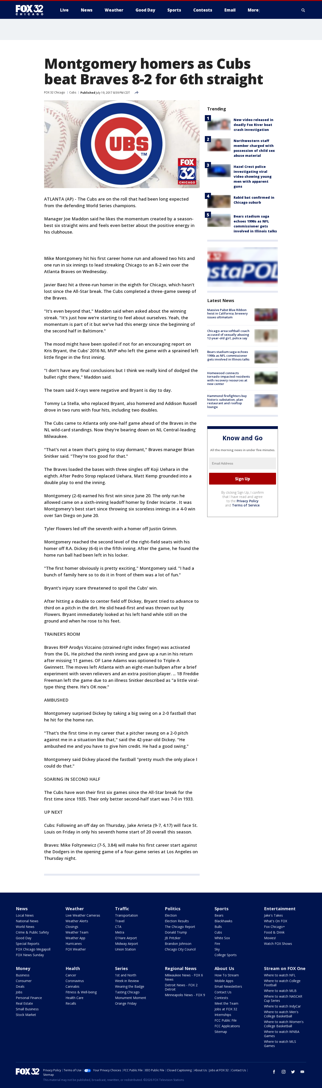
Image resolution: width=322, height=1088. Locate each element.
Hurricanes (74, 943)
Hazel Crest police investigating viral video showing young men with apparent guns (253, 176)
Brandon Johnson (178, 943)
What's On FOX (275, 921)
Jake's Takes (273, 915)
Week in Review (127, 981)
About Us (224, 968)
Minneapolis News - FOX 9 (185, 995)
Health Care (74, 997)
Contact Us (223, 992)
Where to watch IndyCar (282, 1006)
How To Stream (227, 975)
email (302, 1072)
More (253, 10)
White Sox (222, 938)
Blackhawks (223, 921)
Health (73, 968)
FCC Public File (226, 1020)
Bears (219, 915)
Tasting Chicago (127, 992)
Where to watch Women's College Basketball (284, 1023)
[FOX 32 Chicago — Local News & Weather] (31, 10)
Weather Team (77, 932)
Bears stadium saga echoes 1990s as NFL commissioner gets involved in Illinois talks (228, 355)
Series (121, 968)
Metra (119, 932)
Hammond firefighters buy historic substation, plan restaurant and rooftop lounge (227, 401)
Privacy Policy (248, 501)
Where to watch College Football (282, 983)
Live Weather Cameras (83, 915)
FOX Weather (76, 949)
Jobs (19, 992)
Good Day (23, 938)
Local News (25, 915)
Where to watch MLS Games (280, 1043)
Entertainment (280, 908)
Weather (75, 908)
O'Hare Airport (126, 938)
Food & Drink (274, 932)
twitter (293, 1072)
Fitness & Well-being (81, 992)
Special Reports (27, 943)
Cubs (72, 92)
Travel (119, 921)
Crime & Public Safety (32, 932)
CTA (118, 926)
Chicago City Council (180, 949)
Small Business (27, 1009)
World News (25, 926)
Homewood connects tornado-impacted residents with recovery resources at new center (228, 378)
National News (27, 921)
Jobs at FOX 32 (226, 1009)
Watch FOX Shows (278, 943)
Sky (217, 949)
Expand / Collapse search (303, 10)
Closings (72, 926)
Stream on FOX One (284, 968)
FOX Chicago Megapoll (33, 949)
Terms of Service (246, 505)
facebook (274, 1072)
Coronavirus (75, 981)
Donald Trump (176, 932)
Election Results (177, 921)
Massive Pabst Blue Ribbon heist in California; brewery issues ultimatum (227, 313)
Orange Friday (125, 1003)
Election (171, 915)
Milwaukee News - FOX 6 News (184, 977)
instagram (283, 1072)
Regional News (180, 968)
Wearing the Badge (129, 986)
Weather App (75, 938)
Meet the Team (226, 1003)
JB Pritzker (173, 938)
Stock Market (26, 1014)
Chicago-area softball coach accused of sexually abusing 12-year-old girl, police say (228, 334)
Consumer (24, 981)
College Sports (226, 955)
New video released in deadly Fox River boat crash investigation (253, 124)
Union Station (125, 949)
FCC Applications (227, 1026)
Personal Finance (29, 997)
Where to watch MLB (280, 990)
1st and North (125, 975)
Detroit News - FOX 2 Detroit (181, 987)
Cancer (71, 975)
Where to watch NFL (280, 975)
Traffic (122, 908)
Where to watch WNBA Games (281, 1033)
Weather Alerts (77, 921)
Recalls (71, 1003)
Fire (217, 943)
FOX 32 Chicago (54, 92)
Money (23, 968)
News (22, 908)
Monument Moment (130, 997)
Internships (223, 1014)
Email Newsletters (228, 986)
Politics (172, 908)
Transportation (126, 915)
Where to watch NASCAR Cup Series (283, 998)
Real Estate (24, 1003)
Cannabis (72, 986)
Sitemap (221, 1031)
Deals (20, 986)
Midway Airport (126, 943)
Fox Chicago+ (274, 926)
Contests (221, 997)
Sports (221, 908)
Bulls (218, 926)
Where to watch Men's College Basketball (281, 1014)
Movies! (270, 938)
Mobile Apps (224, 981)
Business (22, 975)
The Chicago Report (180, 926)
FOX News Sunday (30, 955)
